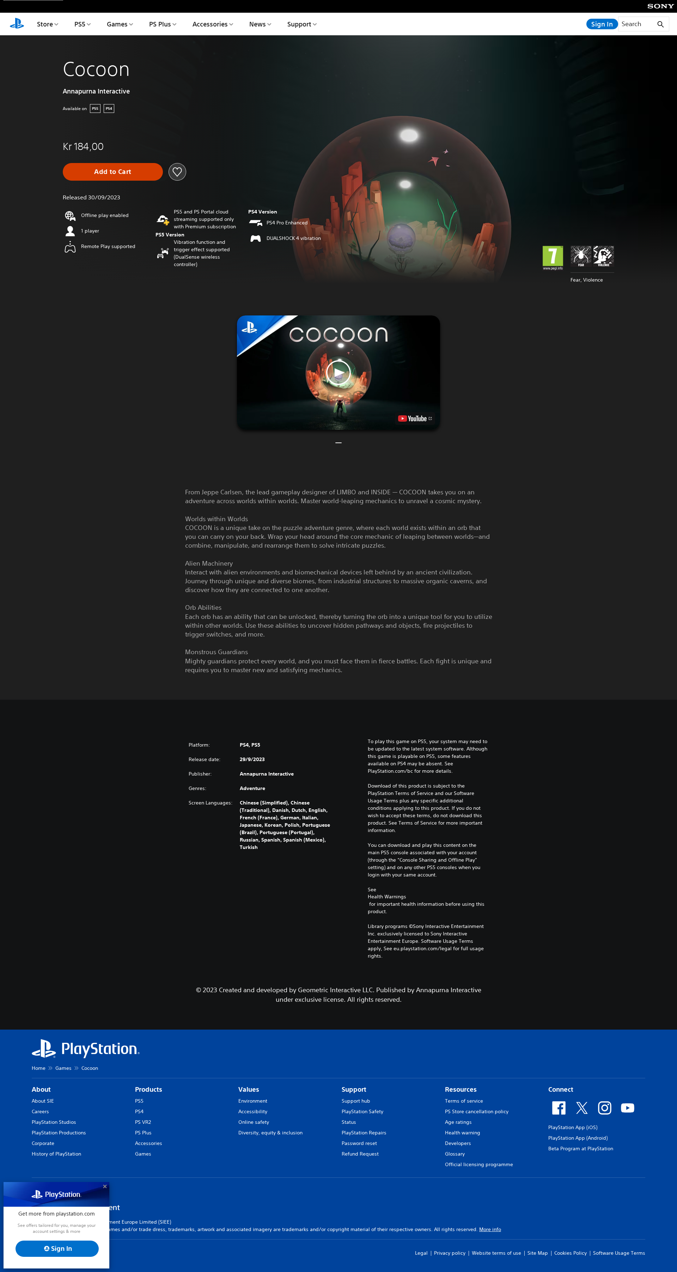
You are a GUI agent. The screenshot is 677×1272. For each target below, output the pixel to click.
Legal (421, 1253)
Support (299, 24)
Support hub (356, 1101)
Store (45, 24)
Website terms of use (496, 1253)
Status (349, 1122)
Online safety (253, 1122)
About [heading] (41, 1089)
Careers (40, 1111)
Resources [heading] (461, 1089)
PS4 (139, 1111)
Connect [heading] (560, 1089)
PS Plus (160, 24)
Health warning (462, 1132)
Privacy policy (449, 1253)
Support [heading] (354, 1089)
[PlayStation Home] (17, 24)
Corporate (43, 1143)
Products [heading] (148, 1089)
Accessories (210, 24)
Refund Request (360, 1154)
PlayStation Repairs (364, 1132)
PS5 (79, 24)
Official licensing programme (479, 1164)
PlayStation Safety (362, 1111)
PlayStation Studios (54, 1122)
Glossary (455, 1154)
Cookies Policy (570, 1253)
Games (117, 24)
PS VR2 (143, 1122)
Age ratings (458, 1122)
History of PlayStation (56, 1154)
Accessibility (252, 1111)
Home (38, 1068)
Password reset (359, 1143)
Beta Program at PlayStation (580, 1148)
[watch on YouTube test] (415, 418)
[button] (338, 372)
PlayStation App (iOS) (572, 1127)
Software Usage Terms (619, 1253)
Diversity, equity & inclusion (270, 1132)
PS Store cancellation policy (476, 1111)
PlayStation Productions (59, 1132)
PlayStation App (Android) (578, 1138)
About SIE (43, 1101)
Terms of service (464, 1101)
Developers (458, 1143)
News (257, 24)
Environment (252, 1101)
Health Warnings (387, 896)
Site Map (537, 1253)
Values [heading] (248, 1089)
